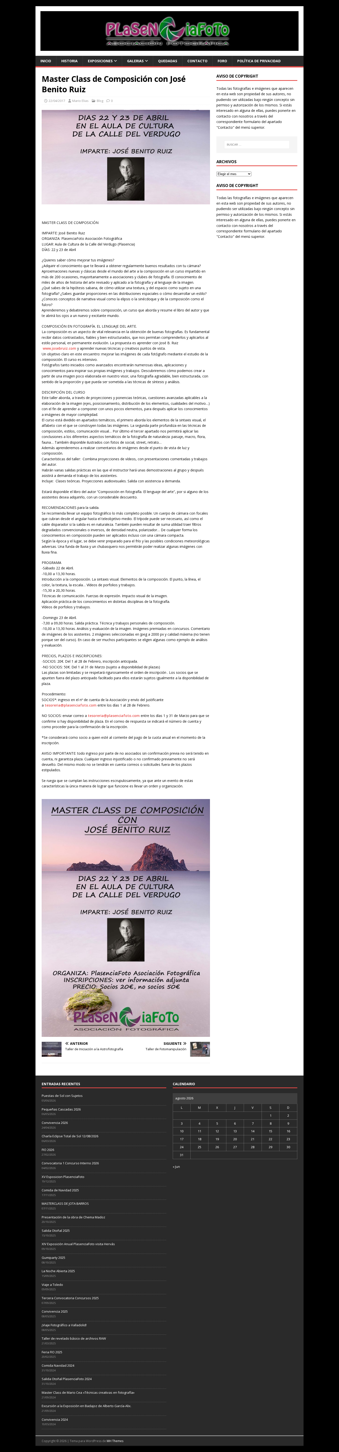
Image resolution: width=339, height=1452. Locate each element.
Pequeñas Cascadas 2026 (61, 1109)
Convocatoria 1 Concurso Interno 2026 (70, 1163)
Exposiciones (100, 61)
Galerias (135, 61)
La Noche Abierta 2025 (58, 1271)
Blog (100, 100)
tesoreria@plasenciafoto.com (71, 705)
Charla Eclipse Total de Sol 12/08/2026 (70, 1136)
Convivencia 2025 (55, 1311)
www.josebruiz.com (59, 348)
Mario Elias (80, 100)
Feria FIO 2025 (52, 1352)
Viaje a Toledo (52, 1284)
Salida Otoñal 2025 (56, 1230)
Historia (69, 61)
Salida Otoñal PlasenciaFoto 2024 (67, 1379)
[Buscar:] (256, 144)
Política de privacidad (259, 61)
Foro (222, 61)
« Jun (176, 1166)
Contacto (197, 61)
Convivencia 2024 (55, 1419)
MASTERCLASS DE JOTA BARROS (65, 1203)
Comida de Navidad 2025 (60, 1190)
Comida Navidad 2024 (58, 1365)
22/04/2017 (57, 100)
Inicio (45, 61)
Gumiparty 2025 (53, 1257)
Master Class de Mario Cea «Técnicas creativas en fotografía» (88, 1392)
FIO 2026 (48, 1149)
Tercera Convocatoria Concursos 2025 (70, 1298)
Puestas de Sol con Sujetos (62, 1095)
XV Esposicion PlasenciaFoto (63, 1176)
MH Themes (115, 1441)
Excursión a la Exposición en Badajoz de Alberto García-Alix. (86, 1406)
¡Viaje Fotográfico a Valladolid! (64, 1325)
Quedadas (167, 61)
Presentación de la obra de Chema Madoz (73, 1217)
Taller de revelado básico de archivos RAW (74, 1338)
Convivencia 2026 (55, 1122)
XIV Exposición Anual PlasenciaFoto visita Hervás (78, 1244)
